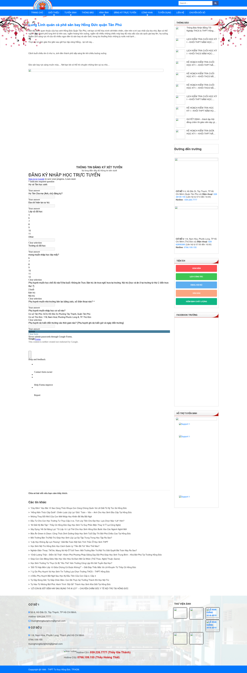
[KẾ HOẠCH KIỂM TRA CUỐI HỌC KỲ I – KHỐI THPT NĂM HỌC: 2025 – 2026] (180, 65)
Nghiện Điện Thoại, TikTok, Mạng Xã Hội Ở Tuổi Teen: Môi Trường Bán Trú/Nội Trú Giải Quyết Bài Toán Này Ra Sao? (84, 550)
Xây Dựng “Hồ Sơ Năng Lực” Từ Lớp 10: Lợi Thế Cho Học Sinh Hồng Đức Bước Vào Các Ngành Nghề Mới (79, 529)
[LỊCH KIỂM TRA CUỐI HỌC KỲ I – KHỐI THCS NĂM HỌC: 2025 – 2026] (180, 54)
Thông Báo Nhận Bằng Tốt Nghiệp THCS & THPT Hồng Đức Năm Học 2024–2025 (200, 29)
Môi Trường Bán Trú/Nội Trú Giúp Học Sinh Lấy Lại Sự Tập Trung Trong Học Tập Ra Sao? (71, 537)
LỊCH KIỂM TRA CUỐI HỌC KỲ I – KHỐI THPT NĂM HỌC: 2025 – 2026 (202, 40)
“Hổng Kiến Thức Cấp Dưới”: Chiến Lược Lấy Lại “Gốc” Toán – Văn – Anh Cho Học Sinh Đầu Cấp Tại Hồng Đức (81, 512)
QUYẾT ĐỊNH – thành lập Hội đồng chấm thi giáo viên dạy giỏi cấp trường (201, 121)
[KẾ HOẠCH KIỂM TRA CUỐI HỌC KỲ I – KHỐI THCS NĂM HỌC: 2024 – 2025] (180, 88)
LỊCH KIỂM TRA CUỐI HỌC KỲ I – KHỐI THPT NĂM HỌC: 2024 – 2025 (202, 98)
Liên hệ (180, 12)
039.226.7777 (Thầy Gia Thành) (110, 652)
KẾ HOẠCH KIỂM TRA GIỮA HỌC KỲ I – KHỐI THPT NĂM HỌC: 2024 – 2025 (201, 132)
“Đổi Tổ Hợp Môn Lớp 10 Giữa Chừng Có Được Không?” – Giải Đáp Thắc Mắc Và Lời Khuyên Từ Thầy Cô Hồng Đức (83, 567)
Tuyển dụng (164, 12)
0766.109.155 (190, 247)
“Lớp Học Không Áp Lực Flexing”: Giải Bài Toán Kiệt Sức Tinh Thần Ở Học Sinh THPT (69, 541)
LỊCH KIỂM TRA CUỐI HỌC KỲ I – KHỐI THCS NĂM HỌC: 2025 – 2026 (202, 52)
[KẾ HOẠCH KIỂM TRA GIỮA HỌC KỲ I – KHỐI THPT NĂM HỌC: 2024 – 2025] (180, 134)
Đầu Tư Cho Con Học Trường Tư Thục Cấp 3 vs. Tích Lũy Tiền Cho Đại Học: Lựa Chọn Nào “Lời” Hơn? (77, 520)
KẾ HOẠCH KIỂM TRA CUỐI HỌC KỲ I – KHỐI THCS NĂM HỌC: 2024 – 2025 (201, 86)
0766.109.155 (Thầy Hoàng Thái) (98, 657)
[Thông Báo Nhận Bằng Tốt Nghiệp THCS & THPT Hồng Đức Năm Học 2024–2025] (180, 31)
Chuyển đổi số (197, 12)
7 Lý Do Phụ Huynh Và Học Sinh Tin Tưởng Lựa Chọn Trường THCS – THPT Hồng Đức (70, 571)
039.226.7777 (191, 199)
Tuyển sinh (70, 12)
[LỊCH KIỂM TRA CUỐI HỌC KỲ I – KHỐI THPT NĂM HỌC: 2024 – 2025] (180, 100)
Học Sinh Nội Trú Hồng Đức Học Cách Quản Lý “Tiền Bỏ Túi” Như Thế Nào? (65, 546)
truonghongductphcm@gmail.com (48, 620)
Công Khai (147, 12)
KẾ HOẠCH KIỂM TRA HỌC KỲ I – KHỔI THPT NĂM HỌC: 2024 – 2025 (201, 109)
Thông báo (88, 12)
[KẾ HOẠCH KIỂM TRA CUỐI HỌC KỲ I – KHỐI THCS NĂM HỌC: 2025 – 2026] (180, 77)
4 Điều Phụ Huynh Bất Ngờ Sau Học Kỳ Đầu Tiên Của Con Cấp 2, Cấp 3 (63, 575)
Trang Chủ (37, 12)
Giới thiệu (53, 12)
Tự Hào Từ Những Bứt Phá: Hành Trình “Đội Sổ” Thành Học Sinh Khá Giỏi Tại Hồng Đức (71, 584)
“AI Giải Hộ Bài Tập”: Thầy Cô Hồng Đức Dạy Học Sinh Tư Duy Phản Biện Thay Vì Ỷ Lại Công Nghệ (76, 524)
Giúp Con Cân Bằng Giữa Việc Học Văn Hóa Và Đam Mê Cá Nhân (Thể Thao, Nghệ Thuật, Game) (75, 558)
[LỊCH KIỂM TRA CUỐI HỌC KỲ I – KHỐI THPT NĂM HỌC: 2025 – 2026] (180, 42)
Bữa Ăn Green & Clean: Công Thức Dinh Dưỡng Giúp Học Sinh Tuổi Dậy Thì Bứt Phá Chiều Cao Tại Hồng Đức (81, 533)
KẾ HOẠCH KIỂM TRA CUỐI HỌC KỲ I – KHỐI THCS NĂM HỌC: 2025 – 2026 (201, 75)
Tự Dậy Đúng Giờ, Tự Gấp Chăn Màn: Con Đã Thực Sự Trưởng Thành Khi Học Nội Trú (70, 579)
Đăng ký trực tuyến (125, 12)
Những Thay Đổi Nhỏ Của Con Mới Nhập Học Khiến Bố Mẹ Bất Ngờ (61, 516)
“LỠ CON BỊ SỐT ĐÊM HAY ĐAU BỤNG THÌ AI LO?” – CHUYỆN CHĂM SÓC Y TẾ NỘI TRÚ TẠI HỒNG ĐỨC (79, 588)
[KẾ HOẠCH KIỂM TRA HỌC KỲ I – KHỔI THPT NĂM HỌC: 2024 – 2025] (180, 111)
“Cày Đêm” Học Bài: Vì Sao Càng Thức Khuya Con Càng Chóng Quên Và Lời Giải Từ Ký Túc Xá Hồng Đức (79, 508)
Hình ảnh (104, 12)
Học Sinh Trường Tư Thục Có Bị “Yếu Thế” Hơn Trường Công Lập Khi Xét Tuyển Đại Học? (71, 563)
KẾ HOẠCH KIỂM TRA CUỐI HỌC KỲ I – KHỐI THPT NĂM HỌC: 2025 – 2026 (201, 63)
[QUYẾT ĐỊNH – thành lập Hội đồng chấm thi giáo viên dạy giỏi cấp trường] (180, 123)
